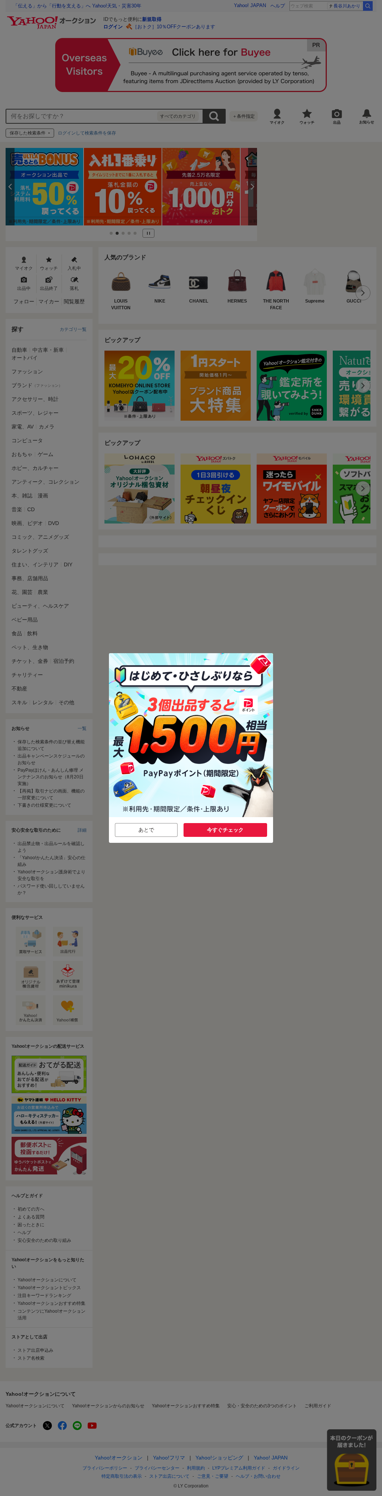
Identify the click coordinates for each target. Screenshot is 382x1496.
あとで (146, 830)
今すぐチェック (225, 830)
